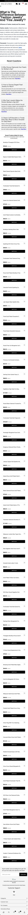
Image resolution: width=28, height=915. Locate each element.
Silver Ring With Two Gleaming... (11, 723)
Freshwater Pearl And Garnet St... (11, 186)
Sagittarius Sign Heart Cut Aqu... (11, 389)
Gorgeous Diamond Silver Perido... (12, 447)
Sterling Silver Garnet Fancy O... (11, 374)
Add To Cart (14, 149)
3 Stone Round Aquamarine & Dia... (12, 650)
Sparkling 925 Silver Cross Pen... (11, 244)
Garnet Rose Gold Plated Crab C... (11, 476)
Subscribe (23, 874)
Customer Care (4, 901)
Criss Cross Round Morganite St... (12, 766)
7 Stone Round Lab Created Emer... (12, 839)
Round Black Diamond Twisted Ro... (12, 403)
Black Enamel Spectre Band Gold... (12, 171)
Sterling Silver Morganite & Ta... (11, 621)
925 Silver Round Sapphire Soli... (11, 592)
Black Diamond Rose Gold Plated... (12, 490)
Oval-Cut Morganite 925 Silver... (11, 679)
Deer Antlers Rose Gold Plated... (11, 824)
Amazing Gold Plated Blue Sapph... (12, 664)
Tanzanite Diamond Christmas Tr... (12, 519)
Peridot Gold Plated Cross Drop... (11, 708)
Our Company (4, 905)
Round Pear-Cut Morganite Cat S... (12, 345)
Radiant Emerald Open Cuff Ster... (11, 751)
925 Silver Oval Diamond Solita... (11, 795)
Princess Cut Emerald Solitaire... (11, 360)
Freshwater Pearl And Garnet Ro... (12, 606)
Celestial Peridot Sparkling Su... (11, 287)
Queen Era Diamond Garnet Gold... (11, 200)
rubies (20, 47)
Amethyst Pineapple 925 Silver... (11, 142)
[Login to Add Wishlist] (24, 142)
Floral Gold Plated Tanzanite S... (11, 316)
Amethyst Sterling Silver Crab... (11, 229)
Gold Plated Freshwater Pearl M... (12, 781)
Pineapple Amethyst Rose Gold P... (12, 635)
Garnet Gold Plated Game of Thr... (11, 505)
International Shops (5, 909)
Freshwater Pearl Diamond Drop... (12, 258)
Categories (3, 898)
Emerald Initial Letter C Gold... (10, 563)
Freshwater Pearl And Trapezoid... (12, 418)
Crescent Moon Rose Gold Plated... (12, 737)
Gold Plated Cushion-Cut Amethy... (12, 215)
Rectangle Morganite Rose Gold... (11, 432)
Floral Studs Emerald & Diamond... (12, 331)
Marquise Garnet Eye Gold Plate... (11, 693)
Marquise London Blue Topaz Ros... (12, 534)
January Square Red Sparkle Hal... (12, 461)
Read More (17, 78)
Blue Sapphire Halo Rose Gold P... (11, 548)
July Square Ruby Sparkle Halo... (11, 302)
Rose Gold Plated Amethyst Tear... (12, 273)
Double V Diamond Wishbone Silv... (12, 853)
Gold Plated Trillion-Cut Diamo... (11, 577)
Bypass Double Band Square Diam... (12, 157)
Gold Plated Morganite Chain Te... (11, 810)
